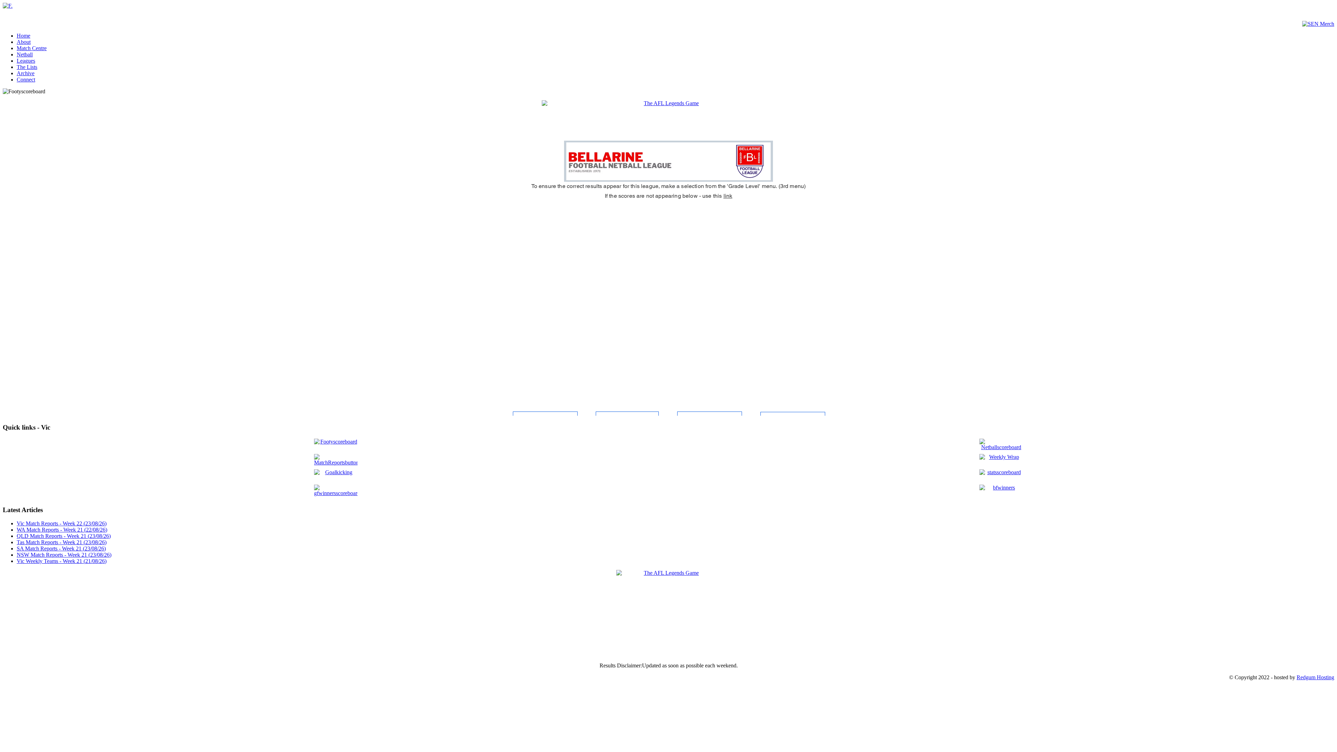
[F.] (8, 6)
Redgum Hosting (1315, 677)
